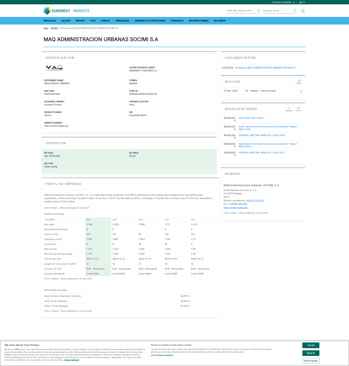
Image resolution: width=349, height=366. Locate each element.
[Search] (259, 10)
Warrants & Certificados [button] (150, 20)
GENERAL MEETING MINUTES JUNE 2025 (262, 152)
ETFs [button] (92, 20)
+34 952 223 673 (254, 200)
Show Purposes (311, 361)
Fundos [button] (105, 20)
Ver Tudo (298, 110)
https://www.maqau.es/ (236, 207)
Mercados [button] (50, 20)
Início (46, 28)
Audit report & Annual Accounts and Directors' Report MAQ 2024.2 (268, 145)
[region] (174, 353)
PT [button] (303, 2)
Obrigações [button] (122, 20)
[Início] (66, 11)
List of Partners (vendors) (162, 355)
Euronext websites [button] (282, 2)
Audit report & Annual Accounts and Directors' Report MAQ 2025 (268, 127)
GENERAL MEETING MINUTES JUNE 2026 (262, 135)
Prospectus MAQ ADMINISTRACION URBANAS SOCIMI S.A (265, 67)
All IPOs (54, 28)
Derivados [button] (177, 20)
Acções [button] (65, 20)
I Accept (310, 345)
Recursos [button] (220, 20)
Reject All (311, 353)
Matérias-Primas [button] (199, 20)
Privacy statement (71, 360)
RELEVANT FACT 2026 (251, 118)
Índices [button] (80, 20)
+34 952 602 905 (238, 203)
